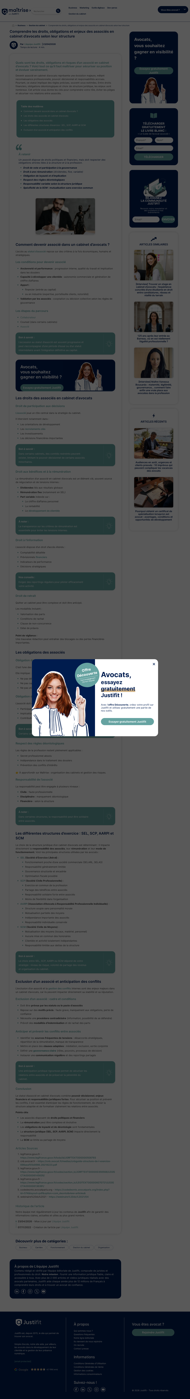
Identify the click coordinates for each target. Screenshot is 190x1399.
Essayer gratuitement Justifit (127, 721)
